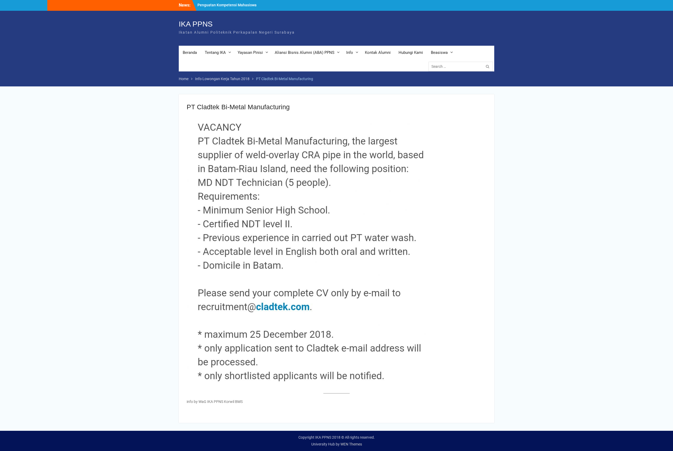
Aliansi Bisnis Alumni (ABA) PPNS (304, 52)
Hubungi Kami (411, 52)
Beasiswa (439, 52)
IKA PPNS (196, 24)
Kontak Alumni (378, 52)
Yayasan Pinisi (250, 52)
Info (349, 52)
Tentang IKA (215, 52)
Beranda (190, 52)
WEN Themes (351, 444)
